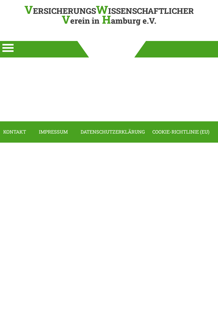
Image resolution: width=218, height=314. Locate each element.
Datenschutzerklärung (113, 132)
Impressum (53, 132)
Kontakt (14, 132)
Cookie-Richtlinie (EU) (180, 132)
